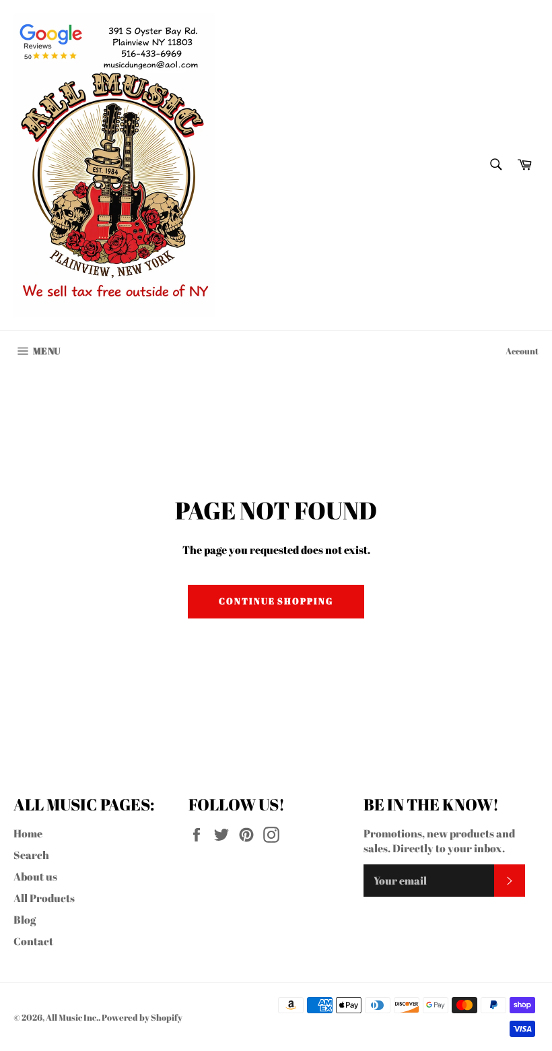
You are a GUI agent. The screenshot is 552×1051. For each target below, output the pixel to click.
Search (31, 855)
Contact (33, 941)
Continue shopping (276, 601)
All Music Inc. (72, 1017)
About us (35, 876)
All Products (44, 898)
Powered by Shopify (142, 1017)
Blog (24, 919)
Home (27, 833)
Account (522, 351)
